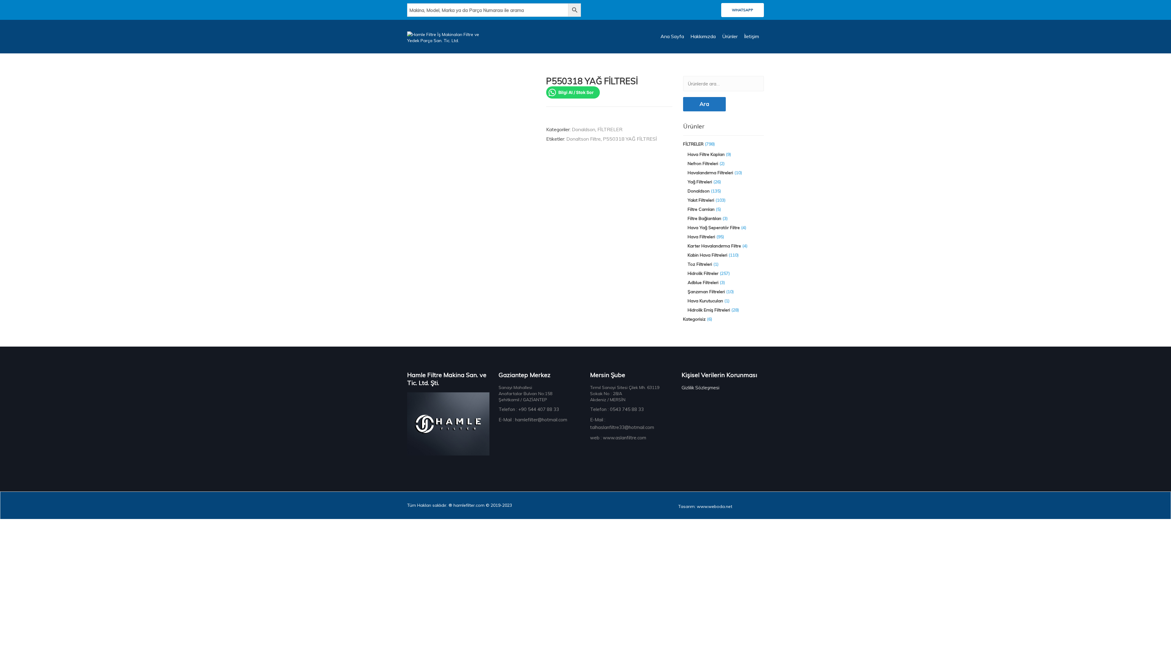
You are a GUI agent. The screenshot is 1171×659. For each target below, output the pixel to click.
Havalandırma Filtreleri (710, 172)
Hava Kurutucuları (705, 301)
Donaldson (583, 129)
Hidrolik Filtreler (703, 273)
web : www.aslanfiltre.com (618, 438)
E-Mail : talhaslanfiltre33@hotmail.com (622, 423)
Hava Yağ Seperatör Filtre (714, 227)
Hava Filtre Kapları (706, 154)
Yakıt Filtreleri (701, 200)
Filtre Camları (701, 209)
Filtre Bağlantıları (704, 218)
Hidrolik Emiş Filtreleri (709, 310)
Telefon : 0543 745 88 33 (617, 409)
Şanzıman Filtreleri (706, 291)
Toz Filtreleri (700, 264)
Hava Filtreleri (701, 236)
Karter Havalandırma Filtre (714, 246)
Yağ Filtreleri (700, 182)
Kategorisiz (694, 319)
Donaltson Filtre (583, 139)
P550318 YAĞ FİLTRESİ (630, 139)
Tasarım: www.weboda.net (705, 506)
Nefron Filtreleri (703, 163)
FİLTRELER (609, 129)
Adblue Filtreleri (703, 282)
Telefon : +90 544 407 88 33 (529, 409)
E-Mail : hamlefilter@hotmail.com (533, 420)
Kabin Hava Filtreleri (707, 255)
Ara (704, 103)
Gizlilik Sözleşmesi (700, 388)
